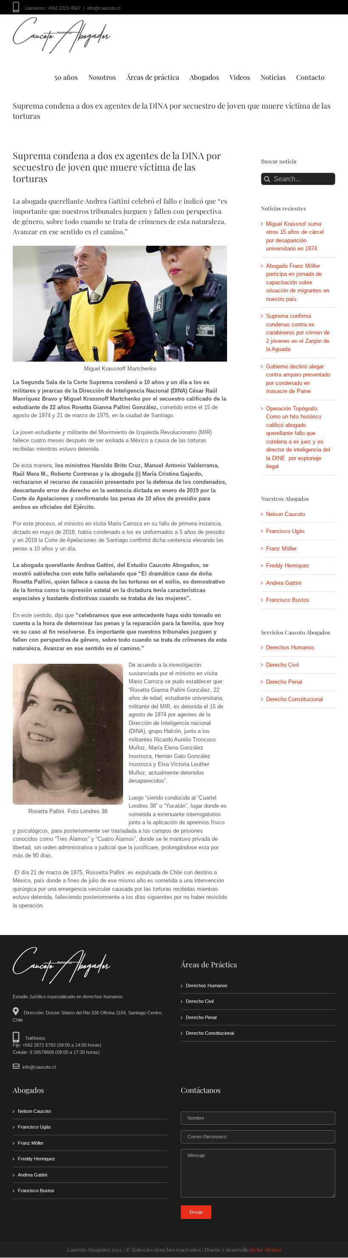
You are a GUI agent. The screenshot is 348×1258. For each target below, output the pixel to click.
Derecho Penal (284, 682)
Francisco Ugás (285, 531)
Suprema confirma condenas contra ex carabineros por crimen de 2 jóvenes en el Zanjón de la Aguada (298, 332)
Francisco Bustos (287, 600)
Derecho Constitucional (294, 699)
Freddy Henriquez (287, 565)
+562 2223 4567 (64, 8)
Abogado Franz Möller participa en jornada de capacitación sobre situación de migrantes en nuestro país (297, 282)
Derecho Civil (282, 665)
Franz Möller (281, 548)
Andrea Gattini (283, 583)
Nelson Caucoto (285, 514)
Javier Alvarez (265, 1249)
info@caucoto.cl (103, 8)
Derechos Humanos (290, 647)
